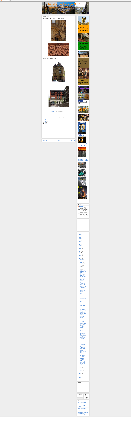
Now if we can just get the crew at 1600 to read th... (83, 334)
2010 (80, 254)
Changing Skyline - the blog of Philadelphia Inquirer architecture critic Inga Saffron (83, 413)
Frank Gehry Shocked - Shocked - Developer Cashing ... (82, 318)
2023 (80, 238)
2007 (80, 258)
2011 (80, 252)
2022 (80, 240)
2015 (80, 247)
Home (59, 140)
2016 (80, 245)
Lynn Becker (81, 206)
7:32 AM (46, 119)
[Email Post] (56, 111)
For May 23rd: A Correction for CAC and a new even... (83, 306)
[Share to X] (60, 111)
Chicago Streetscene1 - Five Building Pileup (82, 348)
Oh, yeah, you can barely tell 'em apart (83, 299)
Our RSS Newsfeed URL (82, 402)
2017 (80, 244)
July (80, 266)
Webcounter (81, 200)
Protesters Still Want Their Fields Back (83, 359)
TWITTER (84, 135)
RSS (83, 134)
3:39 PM (46, 129)
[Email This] (58, 111)
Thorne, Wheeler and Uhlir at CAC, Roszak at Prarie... (83, 313)
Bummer (81, 339)
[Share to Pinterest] (61, 111)
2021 (80, 241)
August (81, 265)
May (80, 269)
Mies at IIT (80, 157)
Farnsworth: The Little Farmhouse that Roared (83, 161)
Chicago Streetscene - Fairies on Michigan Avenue (83, 302)
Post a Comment (46, 131)
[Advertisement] (59, 135)
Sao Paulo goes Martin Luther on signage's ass (83, 310)
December (81, 259)
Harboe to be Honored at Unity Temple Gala (83, 286)
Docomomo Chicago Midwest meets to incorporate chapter (83, 352)
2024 (80, 237)
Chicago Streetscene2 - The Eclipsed (82, 342)
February (81, 368)
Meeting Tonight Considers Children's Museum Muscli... (83, 280)
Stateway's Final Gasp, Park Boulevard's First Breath (83, 276)
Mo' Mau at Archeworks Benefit (82, 330)
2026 (80, 234)
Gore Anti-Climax (82, 332)
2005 (80, 373)
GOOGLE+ (79, 136)
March (81, 367)
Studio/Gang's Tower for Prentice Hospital (82, 145)
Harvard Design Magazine (82, 408)
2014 (80, 248)
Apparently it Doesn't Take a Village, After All (82, 337)
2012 (80, 251)
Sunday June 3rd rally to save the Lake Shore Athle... (83, 272)
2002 (80, 377)
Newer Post (45, 140)
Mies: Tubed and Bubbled (82, 327)
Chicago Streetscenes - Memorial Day (82, 283)
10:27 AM (46, 123)
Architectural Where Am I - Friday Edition (83, 324)
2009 (80, 255)
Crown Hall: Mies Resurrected (82, 158)
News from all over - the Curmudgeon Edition (83, 290)
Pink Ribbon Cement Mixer (82, 322)
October (81, 262)
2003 (80, 376)
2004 (80, 374)
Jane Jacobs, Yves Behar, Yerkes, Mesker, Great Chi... (83, 363)
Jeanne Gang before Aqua (82, 143)
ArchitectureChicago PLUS (61, 4)
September (82, 263)
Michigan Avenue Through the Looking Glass (82, 356)
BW (45, 121)
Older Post (73, 140)
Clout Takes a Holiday (82, 293)
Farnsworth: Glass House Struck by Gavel (82, 160)
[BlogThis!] (59, 111)
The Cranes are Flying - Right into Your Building (83, 296)
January (81, 370)
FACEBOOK (80, 135)
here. (82, 215)
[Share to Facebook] (61, 111)
